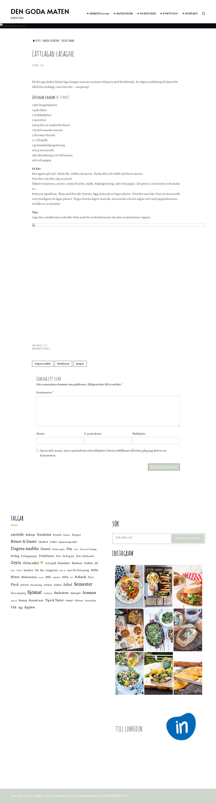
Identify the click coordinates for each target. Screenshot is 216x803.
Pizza (91, 577)
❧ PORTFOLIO (169, 13)
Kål (36, 570)
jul (96, 563)
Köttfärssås (63, 363)
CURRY (53, 542)
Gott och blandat (85, 556)
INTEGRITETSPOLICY (116, 795)
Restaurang (36, 584)
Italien (88, 563)
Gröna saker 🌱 (33, 563)
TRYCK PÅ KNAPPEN (187, 538)
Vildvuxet (79, 600)
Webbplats (139, 434)
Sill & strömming (18, 593)
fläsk (76, 549)
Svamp (23, 600)
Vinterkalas (90, 600)
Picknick (80, 577)
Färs (58, 556)
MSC (48, 577)
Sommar (89, 592)
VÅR (14, 607)
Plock (15, 584)
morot (41, 577)
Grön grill (50, 563)
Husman (77, 563)
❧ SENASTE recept (98, 13)
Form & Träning (88, 549)
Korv (13, 570)
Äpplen (29, 607)
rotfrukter (48, 585)
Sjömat (35, 592)
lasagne (80, 363)
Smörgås (76, 593)
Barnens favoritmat (51, 40)
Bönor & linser (24, 541)
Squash (14, 600)
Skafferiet (48, 593)
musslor (56, 577)
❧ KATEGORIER (123, 13)
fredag (15, 556)
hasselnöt (64, 563)
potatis (25, 584)
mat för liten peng (78, 570)
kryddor (28, 570)
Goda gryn (68, 556)
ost (71, 577)
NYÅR (65, 577)
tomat (69, 600)
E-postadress (92, 434)
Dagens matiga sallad (68, 542)
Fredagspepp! (29, 556)
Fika (69, 549)
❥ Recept (37, 40)
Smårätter (61, 593)
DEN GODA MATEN (40, 11)
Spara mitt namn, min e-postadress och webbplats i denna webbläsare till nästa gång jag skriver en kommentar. (103, 453)
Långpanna (52, 570)
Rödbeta (58, 584)
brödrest (66, 535)
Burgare (76, 534)
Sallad (67, 584)
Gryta (16, 563)
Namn (41, 434)
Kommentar (45, 392)
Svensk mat (36, 600)
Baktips (30, 535)
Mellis (94, 570)
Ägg (20, 607)
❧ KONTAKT (190, 13)
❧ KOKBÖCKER (146, 13)
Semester (83, 584)
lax (42, 570)
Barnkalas (44, 534)
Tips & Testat (54, 600)
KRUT (19, 570)
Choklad (43, 542)
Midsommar (29, 577)
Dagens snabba (67, 40)
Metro (15, 577)
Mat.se (63, 570)
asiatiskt (17, 534)
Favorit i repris (58, 549)
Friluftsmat (46, 556)
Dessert (45, 549)
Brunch (57, 534)
